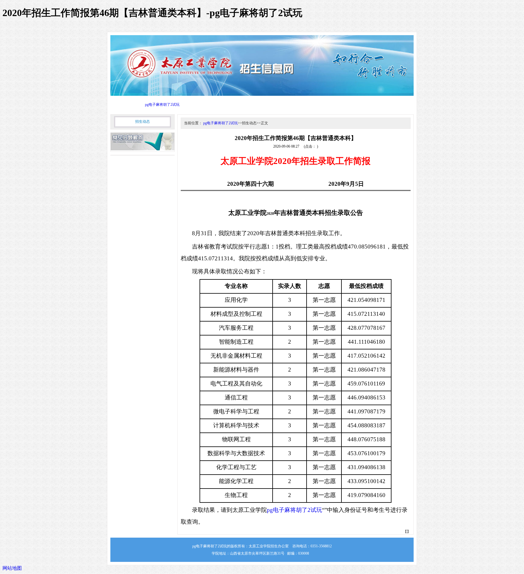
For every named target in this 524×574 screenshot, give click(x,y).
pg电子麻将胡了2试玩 (162, 104)
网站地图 (12, 568)
